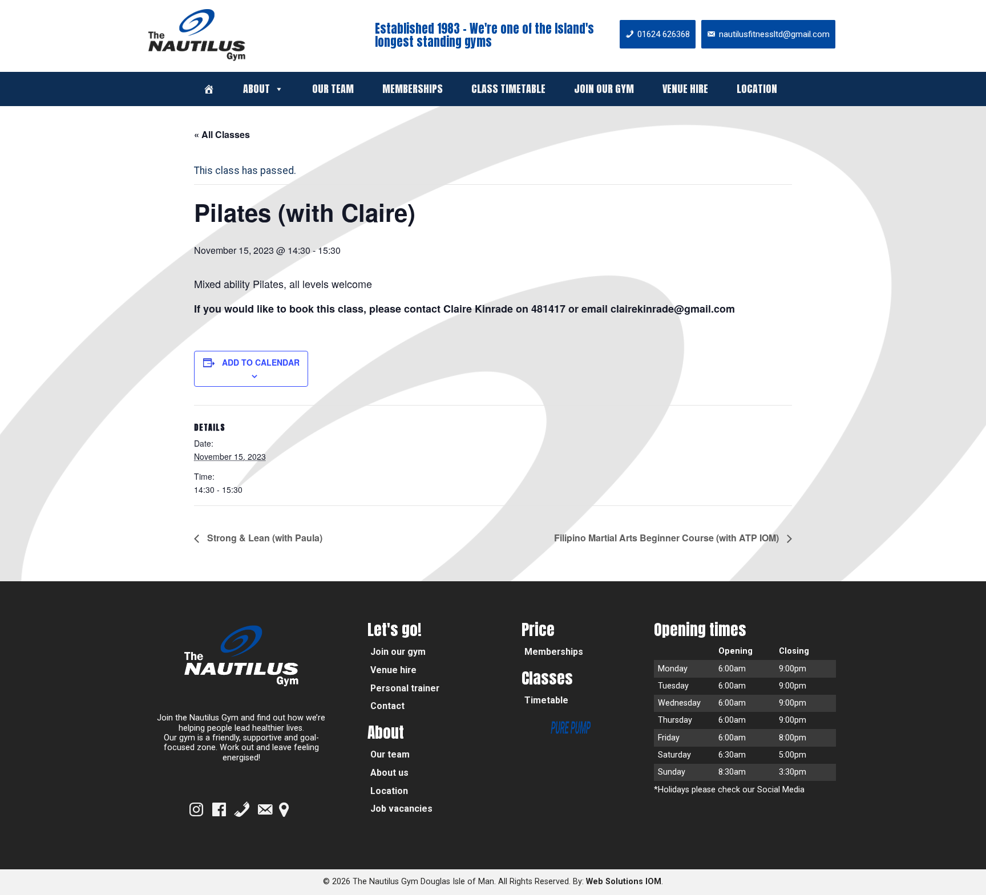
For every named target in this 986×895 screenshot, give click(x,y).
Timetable (546, 700)
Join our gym (604, 88)
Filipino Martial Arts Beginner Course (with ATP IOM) (667, 537)
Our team (333, 88)
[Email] (264, 809)
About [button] (256, 88)
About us (389, 772)
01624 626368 (663, 34)
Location (757, 88)
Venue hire (685, 88)
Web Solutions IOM (623, 881)
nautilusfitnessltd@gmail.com (774, 34)
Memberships (412, 88)
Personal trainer (404, 688)
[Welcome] (209, 89)
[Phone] (241, 809)
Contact (387, 705)
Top (959, 868)
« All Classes (222, 134)
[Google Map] (284, 809)
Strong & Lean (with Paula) (263, 537)
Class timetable (508, 88)
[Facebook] (219, 809)
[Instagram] (196, 809)
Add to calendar (261, 362)
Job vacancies (401, 808)
